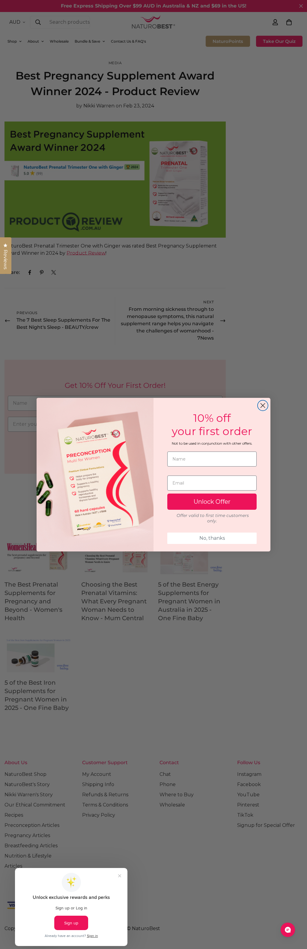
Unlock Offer (212, 501)
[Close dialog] (263, 405)
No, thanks (212, 538)
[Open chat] (288, 930)
